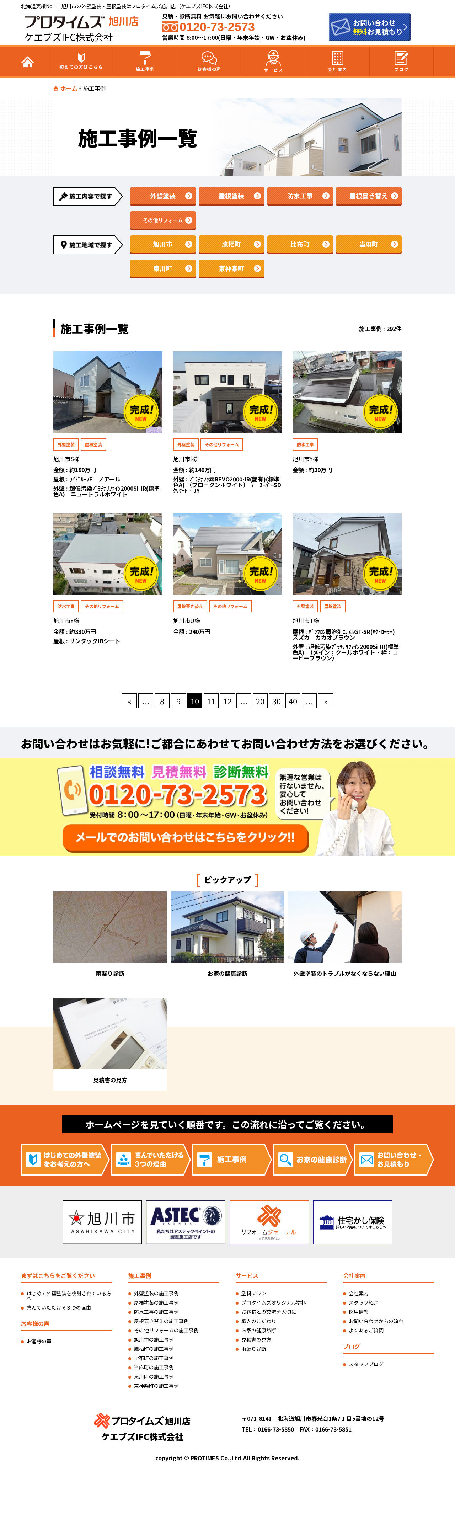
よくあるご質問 (366, 1330)
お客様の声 (209, 69)
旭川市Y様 (305, 459)
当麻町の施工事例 (154, 1367)
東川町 (162, 268)
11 (211, 701)
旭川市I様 (185, 459)
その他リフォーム (163, 220)
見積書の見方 (256, 1339)
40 (293, 701)
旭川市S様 (66, 459)
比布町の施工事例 (154, 1357)
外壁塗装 (163, 195)
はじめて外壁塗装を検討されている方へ (69, 1296)
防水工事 (300, 195)
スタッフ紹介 (364, 1302)
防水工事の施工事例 (156, 1311)
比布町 (300, 244)
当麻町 (368, 244)
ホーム (68, 88)
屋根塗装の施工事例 (156, 1302)
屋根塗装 (231, 195)
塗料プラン (253, 1293)
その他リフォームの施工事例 (166, 1330)
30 (276, 701)
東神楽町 (231, 268)
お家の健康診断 (258, 1330)
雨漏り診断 (253, 1348)
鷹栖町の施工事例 (154, 1348)
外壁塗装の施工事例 (156, 1293)
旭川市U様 (186, 620)
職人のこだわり (258, 1320)
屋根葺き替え (368, 195)
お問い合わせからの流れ (376, 1320)
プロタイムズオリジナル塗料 (273, 1302)
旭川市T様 (306, 620)
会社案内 (337, 69)
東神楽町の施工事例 (156, 1385)
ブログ (401, 69)
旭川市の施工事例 (154, 1339)
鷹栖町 (231, 244)
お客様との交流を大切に (268, 1311)
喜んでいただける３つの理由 (59, 1307)
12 (227, 701)
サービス (273, 70)
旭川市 (162, 244)
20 (260, 701)
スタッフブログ (366, 1363)
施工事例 (145, 69)
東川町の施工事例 (154, 1376)
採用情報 (359, 1311)
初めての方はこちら (81, 67)
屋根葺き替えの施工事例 (161, 1320)
